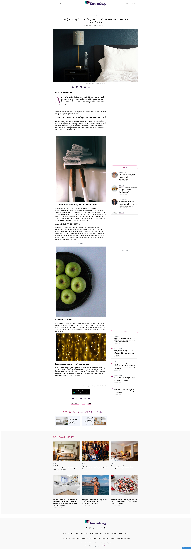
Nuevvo (93, 546)
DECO (95, 16)
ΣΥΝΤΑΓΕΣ (114, 497)
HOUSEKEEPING (94, 8)
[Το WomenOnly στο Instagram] (126, 3)
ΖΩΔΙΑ (119, 8)
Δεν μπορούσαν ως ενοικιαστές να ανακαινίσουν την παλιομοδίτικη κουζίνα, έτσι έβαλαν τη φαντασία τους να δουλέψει (65, 502)
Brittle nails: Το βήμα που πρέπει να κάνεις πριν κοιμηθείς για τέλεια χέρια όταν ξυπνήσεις (125, 390)
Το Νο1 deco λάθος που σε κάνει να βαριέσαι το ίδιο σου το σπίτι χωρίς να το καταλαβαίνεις (65, 468)
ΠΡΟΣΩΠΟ (121, 185)
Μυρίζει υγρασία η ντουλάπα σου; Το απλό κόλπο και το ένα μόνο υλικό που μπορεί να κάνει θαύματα (125, 340)
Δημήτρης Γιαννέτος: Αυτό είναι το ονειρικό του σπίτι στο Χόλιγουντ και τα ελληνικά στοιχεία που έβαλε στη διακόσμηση (124, 366)
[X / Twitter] (77, 87)
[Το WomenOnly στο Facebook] (124, 3)
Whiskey (104, 546)
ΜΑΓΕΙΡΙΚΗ (113, 8)
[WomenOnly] (95, 3)
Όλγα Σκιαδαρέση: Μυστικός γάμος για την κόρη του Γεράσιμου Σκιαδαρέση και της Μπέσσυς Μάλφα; (125, 378)
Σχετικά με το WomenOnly (123, 538)
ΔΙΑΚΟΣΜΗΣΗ (75, 403)
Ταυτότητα (65, 538)
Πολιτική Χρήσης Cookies (108, 538)
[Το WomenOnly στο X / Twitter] (131, 3)
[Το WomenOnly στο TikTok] (129, 3)
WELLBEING (85, 8)
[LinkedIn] (81, 87)
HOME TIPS (117, 336)
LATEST (125, 8)
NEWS (65, 8)
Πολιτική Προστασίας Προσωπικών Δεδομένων (89, 538)
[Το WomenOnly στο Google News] (134, 3)
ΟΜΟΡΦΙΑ (71, 8)
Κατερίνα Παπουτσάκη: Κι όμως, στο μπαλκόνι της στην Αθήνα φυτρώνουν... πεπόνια (94, 501)
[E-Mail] (85, 87)
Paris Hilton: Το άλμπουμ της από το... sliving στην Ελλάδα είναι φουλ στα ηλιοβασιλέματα (127, 176)
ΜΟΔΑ (77, 8)
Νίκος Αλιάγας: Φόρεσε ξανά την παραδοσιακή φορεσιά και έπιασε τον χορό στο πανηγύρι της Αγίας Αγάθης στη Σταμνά (125, 353)
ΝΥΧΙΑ (115, 387)
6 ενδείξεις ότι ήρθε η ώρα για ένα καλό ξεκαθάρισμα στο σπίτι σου (123, 467)
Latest (125, 167)
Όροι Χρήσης (72, 538)
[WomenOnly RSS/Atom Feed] (137, 3)
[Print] (89, 87)
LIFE (101, 8)
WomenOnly (95, 522)
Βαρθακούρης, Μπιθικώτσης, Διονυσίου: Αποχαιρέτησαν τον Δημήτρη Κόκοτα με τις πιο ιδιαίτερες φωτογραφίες (128, 203)
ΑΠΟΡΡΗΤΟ (187, 548)
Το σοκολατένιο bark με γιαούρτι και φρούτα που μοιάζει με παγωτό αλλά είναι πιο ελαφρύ (124, 501)
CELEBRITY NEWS (123, 172)
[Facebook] (73, 87)
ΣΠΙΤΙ (83, 403)
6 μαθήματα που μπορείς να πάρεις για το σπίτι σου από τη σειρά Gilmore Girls (95, 468)
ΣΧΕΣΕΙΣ (106, 8)
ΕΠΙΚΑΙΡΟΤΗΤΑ (123, 199)
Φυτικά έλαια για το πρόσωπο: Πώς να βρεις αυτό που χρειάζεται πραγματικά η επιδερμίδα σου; (128, 190)
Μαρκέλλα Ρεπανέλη (90, 25)
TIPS (89, 403)
